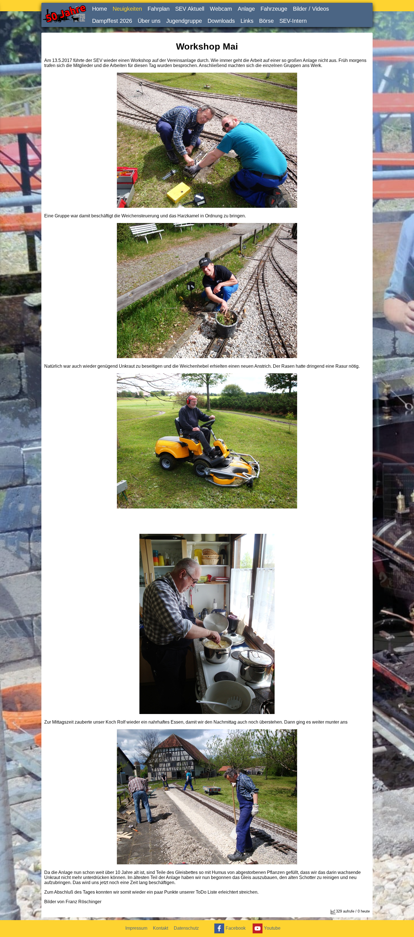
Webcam (221, 9)
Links (247, 21)
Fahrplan (159, 9)
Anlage (246, 9)
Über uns (149, 21)
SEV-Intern (293, 21)
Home (99, 9)
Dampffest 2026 (112, 21)
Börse (266, 21)
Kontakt (160, 928)
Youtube (272, 927)
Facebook (236, 927)
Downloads (221, 21)
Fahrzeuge (274, 9)
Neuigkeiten (127, 9)
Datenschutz (186, 928)
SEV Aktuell (189, 9)
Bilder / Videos (311, 9)
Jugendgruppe (184, 21)
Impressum (136, 928)
